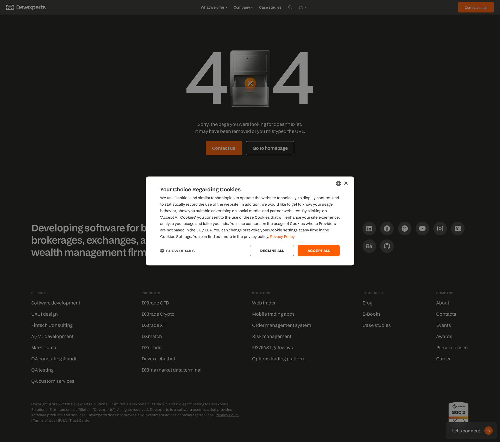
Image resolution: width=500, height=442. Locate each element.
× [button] (346, 183)
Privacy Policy (282, 236)
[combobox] (338, 183)
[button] (177, 251)
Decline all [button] (272, 250)
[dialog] (250, 221)
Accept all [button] (319, 250)
